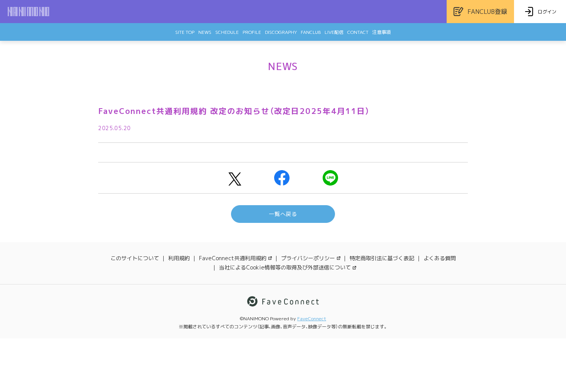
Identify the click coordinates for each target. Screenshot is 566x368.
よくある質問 (440, 258)
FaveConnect (311, 318)
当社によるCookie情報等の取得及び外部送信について (285, 267)
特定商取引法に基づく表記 (382, 258)
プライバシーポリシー (308, 258)
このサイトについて (135, 258)
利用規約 (179, 258)
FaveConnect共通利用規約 (232, 258)
